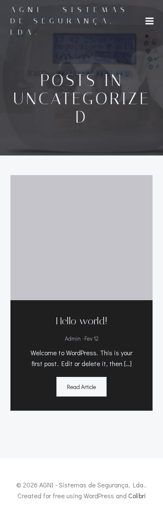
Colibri (137, 495)
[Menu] (150, 21)
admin (73, 338)
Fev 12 (91, 338)
